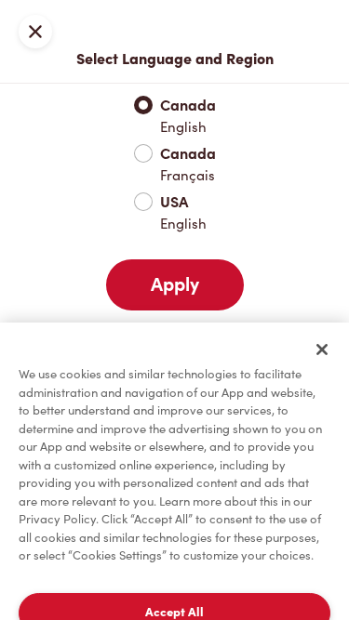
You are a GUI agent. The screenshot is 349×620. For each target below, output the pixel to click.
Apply (175, 284)
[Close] (322, 349)
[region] (174, 471)
